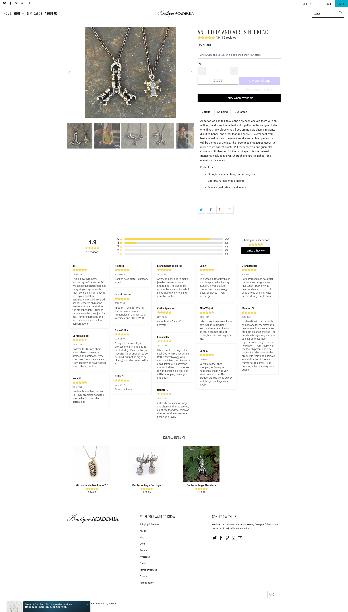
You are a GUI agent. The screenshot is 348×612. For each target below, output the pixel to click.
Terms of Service (148, 569)
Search (143, 550)
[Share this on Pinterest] (220, 210)
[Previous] (70, 72)
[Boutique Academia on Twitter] (4, 3)
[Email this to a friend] (230, 210)
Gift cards (34, 13)
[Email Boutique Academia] (28, 3)
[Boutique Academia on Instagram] (22, 3)
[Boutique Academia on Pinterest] (16, 3)
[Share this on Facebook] (211, 210)
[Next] (191, 72)
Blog (142, 537)
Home (7, 13)
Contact (144, 563)
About (143, 530)
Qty (199, 63)
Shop (18, 13)
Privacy (143, 576)
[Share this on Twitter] (201, 210)
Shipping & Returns (149, 524)
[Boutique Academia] (175, 13)
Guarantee (241, 112)
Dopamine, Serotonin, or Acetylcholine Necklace (47, 597)
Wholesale (145, 556)
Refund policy (147, 582)
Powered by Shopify (106, 603)
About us (51, 13)
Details (206, 112)
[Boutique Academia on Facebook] (10, 3)
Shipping (222, 112)
